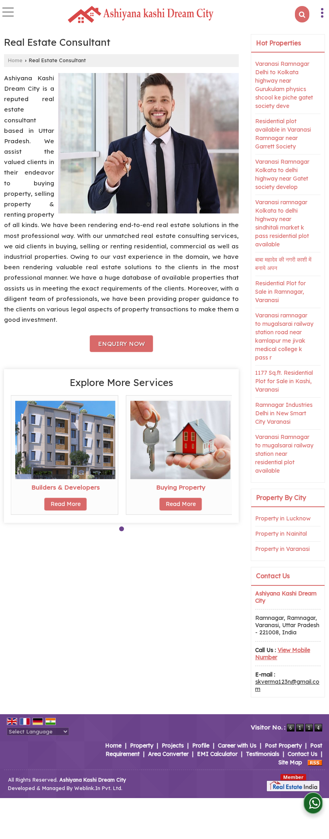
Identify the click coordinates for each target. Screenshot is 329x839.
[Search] (302, 14)
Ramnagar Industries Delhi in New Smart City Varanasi (284, 413)
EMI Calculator (217, 754)
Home (15, 60)
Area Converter (168, 754)
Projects (173, 745)
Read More (66, 504)
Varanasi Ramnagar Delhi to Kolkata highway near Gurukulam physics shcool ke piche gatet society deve (284, 85)
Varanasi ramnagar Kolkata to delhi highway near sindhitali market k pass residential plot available (282, 223)
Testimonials (262, 754)
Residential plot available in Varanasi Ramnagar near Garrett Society (283, 134)
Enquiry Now (121, 343)
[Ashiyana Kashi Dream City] (140, 15)
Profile (200, 745)
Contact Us (302, 754)
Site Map (290, 762)
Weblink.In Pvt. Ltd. (98, 788)
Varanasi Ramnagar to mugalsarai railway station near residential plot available (284, 453)
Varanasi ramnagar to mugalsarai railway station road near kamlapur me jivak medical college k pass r (284, 336)
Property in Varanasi (282, 549)
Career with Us (237, 745)
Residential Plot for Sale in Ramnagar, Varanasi (280, 292)
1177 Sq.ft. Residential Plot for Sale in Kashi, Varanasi (284, 381)
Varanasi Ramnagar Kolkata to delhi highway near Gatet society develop (282, 174)
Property (141, 745)
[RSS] (315, 762)
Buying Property (180, 487)
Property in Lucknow (283, 518)
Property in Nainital (281, 533)
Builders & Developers (65, 487)
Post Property (283, 745)
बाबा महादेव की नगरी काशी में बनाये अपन (283, 264)
